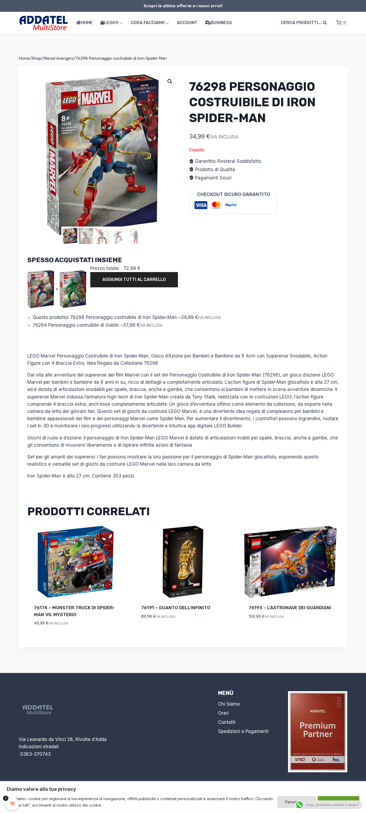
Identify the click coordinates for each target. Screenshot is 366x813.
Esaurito (259, 632)
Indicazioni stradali (39, 746)
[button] (170, 81)
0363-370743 (35, 754)
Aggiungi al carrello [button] (172, 632)
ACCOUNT (187, 22)
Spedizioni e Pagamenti (243, 731)
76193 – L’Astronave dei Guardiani (290, 607)
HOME (87, 22)
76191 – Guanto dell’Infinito (175, 607)
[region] (183, 797)
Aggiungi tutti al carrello (134, 279)
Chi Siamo (229, 704)
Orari (223, 713)
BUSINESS (221, 22)
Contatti (226, 722)
